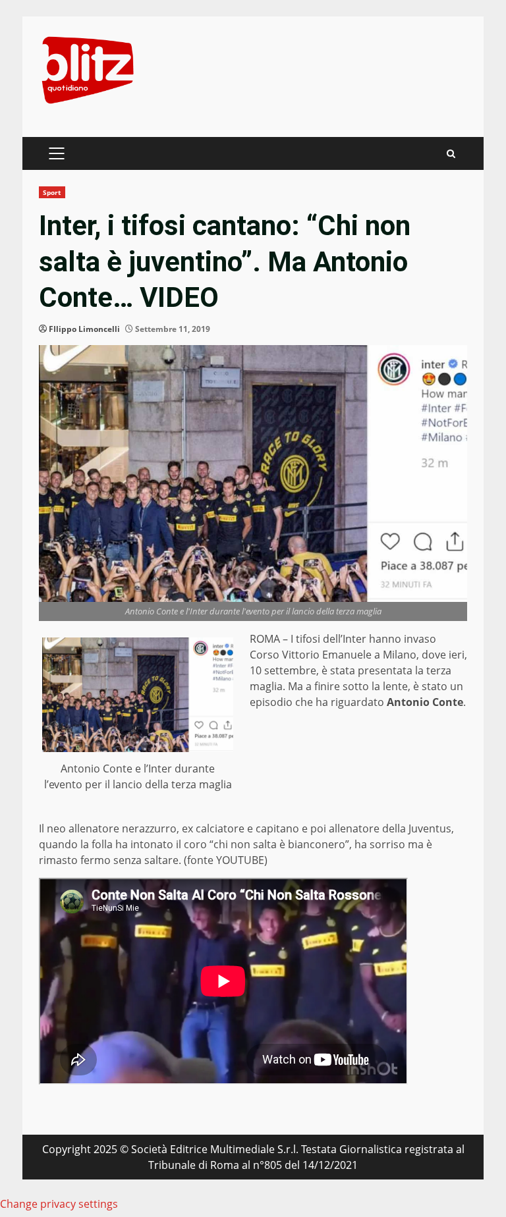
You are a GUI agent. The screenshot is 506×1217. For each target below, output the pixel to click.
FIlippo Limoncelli (84, 329)
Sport (52, 192)
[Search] (451, 154)
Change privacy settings (59, 1204)
